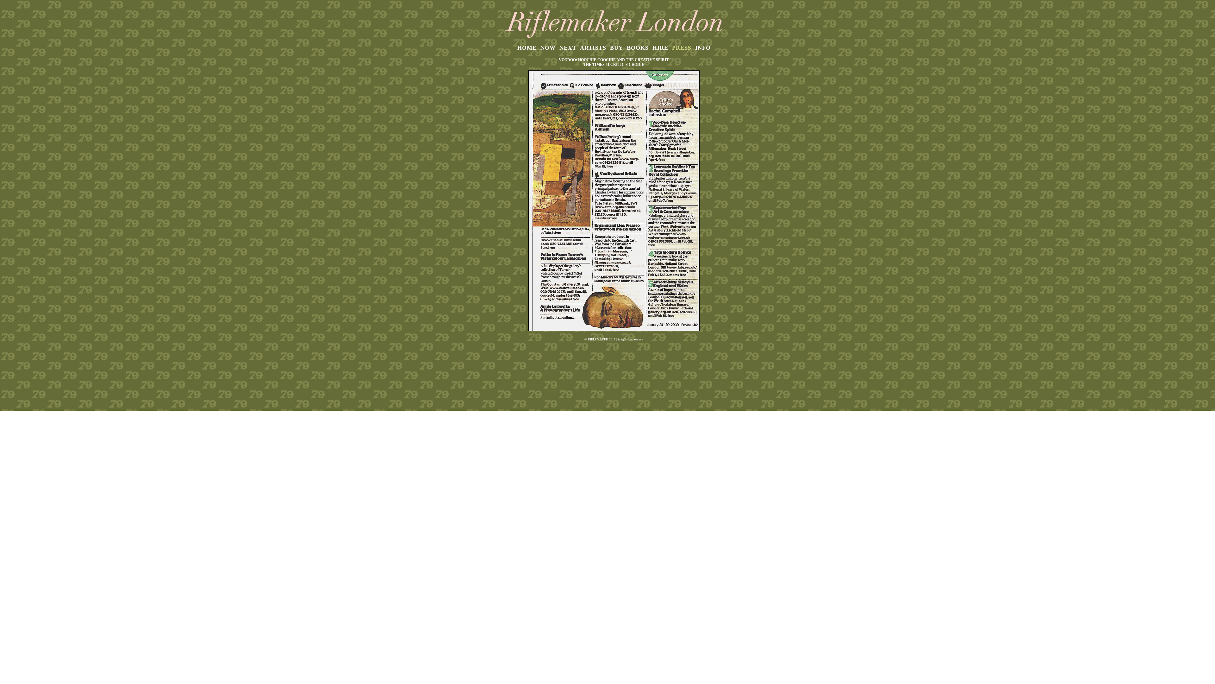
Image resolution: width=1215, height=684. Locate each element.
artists (593, 48)
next (567, 48)
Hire (660, 48)
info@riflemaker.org (630, 339)
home (527, 48)
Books (638, 48)
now (548, 48)
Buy (616, 48)
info (703, 48)
